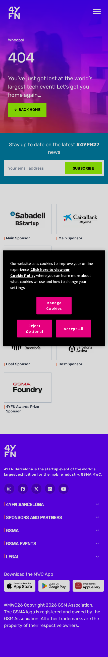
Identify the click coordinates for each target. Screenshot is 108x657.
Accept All (73, 328)
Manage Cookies (54, 305)
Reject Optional (34, 328)
